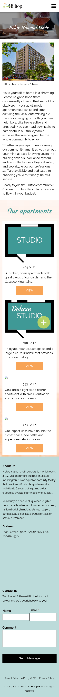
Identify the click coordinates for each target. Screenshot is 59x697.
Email (34, 610)
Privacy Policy (46, 678)
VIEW (29, 290)
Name (7, 610)
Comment (10, 627)
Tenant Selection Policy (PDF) (20, 678)
